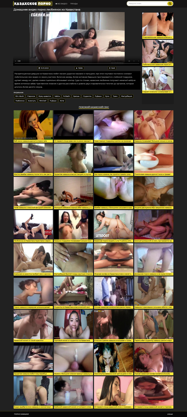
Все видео (62, 4)
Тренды (74, 4)
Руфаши (98, 96)
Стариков (31, 96)
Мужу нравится (44, 96)
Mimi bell (42, 101)
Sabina (57, 96)
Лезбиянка (19, 101)
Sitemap (170, 414)
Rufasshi (66, 96)
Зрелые (76, 96)
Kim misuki (19, 96)
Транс (115, 96)
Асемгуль (32, 101)
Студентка (87, 96)
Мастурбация (126, 96)
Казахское (32, 4)
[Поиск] (170, 4)
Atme (62, 101)
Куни (107, 96)
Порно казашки (21, 414)
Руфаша (53, 101)
